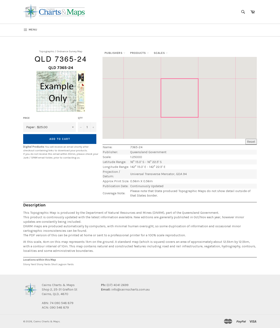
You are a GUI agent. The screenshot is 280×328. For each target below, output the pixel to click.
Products (138, 53)
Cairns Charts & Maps (46, 321)
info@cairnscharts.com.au (130, 289)
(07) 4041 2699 (117, 285)
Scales (160, 53)
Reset (251, 142)
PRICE (26, 117)
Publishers (114, 53)
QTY (80, 117)
